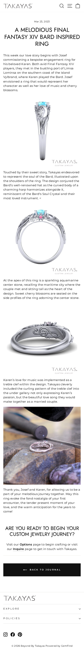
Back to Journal (45, 569)
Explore (11, 608)
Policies (11, 618)
